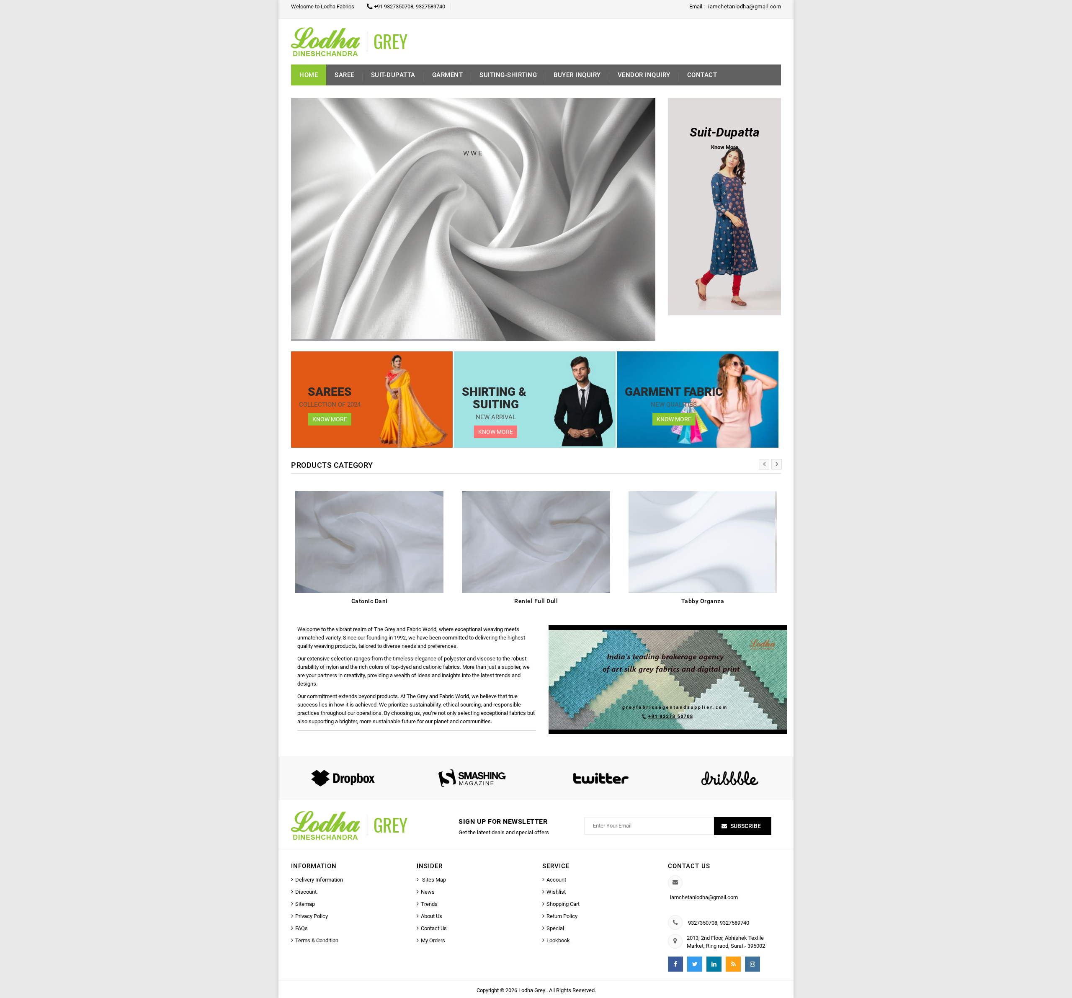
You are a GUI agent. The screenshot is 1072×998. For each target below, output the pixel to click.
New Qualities (674, 404)
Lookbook (558, 940)
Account (556, 880)
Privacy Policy (311, 916)
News (428, 892)
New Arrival (496, 417)
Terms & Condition (316, 940)
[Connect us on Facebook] (675, 964)
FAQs (301, 928)
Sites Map (433, 880)
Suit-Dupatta (393, 75)
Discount (306, 892)
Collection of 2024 (330, 404)
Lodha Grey (532, 990)
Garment (447, 75)
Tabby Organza (702, 601)
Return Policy (561, 916)
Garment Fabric (674, 392)
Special (555, 928)
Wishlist (556, 892)
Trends (429, 904)
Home (308, 75)
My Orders (433, 940)
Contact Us (434, 928)
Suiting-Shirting (508, 75)
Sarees (330, 392)
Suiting (496, 404)
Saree (344, 75)
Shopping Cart (563, 904)
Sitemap (305, 904)
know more (329, 419)
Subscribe (745, 826)
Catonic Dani (369, 601)
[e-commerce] (359, 41)
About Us (431, 916)
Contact (702, 75)
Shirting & (495, 392)
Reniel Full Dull (536, 601)
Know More (495, 431)
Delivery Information (319, 880)
